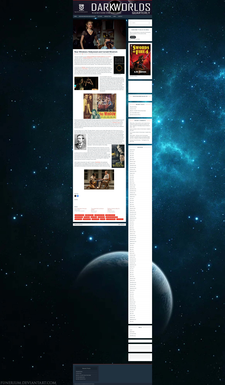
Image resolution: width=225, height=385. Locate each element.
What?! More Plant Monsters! (144, 138)
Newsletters (107, 16)
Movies (102, 53)
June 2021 (132, 270)
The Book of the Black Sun (88, 57)
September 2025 (133, 171)
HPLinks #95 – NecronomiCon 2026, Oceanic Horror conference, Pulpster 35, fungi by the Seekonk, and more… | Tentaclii (140, 124)
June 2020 (132, 294)
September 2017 (133, 319)
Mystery (105, 53)
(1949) (116, 122)
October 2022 (132, 239)
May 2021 (131, 272)
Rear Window (85, 68)
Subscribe (133, 37)
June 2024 (132, 200)
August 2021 (132, 266)
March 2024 (132, 206)
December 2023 (133, 212)
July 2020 (132, 292)
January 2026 (132, 163)
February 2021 (132, 278)
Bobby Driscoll (89, 215)
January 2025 (132, 186)
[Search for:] (140, 23)
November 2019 (133, 307)
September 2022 (133, 241)
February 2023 (132, 231)
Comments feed (133, 333)
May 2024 (132, 202)
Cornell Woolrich (110, 215)
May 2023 (132, 225)
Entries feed (132, 331)
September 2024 (133, 194)
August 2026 (132, 149)
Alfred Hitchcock (80, 215)
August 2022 (132, 243)
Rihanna (103, 219)
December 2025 (133, 165)
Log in (131, 329)
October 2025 (132, 169)
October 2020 (132, 286)
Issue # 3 (99, 53)
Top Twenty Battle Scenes (135, 112)
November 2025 (133, 167)
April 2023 (132, 227)
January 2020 (132, 303)
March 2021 (132, 276)
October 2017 (132, 317)
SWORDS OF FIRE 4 (133, 76)
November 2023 (133, 214)
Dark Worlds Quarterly (93, 53)
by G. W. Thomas (99, 56)
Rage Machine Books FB (140, 96)
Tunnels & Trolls (133, 108)
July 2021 (131, 268)
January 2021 (132, 280)
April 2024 (132, 204)
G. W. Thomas (85, 53)
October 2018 (132, 309)
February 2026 (132, 161)
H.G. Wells (94, 217)
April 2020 (132, 298)
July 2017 (131, 321)
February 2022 (132, 255)
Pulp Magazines (109, 53)
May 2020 (132, 296)
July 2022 (132, 245)
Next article (121, 224)
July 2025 (131, 175)
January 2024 (132, 210)
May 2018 (131, 313)
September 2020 (133, 288)
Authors (100, 16)
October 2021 (132, 262)
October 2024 (132, 192)
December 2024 (133, 188)
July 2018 (131, 311)
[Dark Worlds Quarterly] (112, 14)
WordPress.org (133, 335)
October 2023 (132, 216)
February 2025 (132, 184)
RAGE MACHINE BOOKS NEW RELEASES (87, 16)
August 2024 (132, 196)
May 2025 (131, 179)
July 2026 (132, 151)
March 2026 (132, 159)
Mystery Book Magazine (112, 217)
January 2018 (132, 315)
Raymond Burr (87, 219)
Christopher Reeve (100, 215)
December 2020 (133, 282)
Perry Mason (78, 219)
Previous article (78, 224)
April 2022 (132, 251)
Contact (120, 16)
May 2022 (132, 249)
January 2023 (132, 233)
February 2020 (132, 301)
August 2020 (132, 290)
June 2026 (132, 153)
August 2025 (132, 173)
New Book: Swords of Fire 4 (135, 114)
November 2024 (133, 190)
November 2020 (133, 284)
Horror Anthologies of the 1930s (80, 208)
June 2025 (132, 177)
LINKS (114, 16)
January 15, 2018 (78, 53)
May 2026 (132, 155)
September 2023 (133, 218)
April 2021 (132, 274)
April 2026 (132, 157)
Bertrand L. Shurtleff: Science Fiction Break (138, 110)
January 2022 (132, 257)
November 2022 (133, 237)
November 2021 (133, 260)
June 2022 (132, 247)
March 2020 (132, 299)
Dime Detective (79, 217)
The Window (120, 219)
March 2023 (132, 229)
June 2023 (132, 223)
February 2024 (132, 208)
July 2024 (132, 198)
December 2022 (133, 235)
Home (75, 16)
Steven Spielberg (111, 219)
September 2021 (133, 264)
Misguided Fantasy (133, 106)
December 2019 (133, 305)
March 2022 (132, 253)
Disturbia (87, 217)
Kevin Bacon (101, 217)
